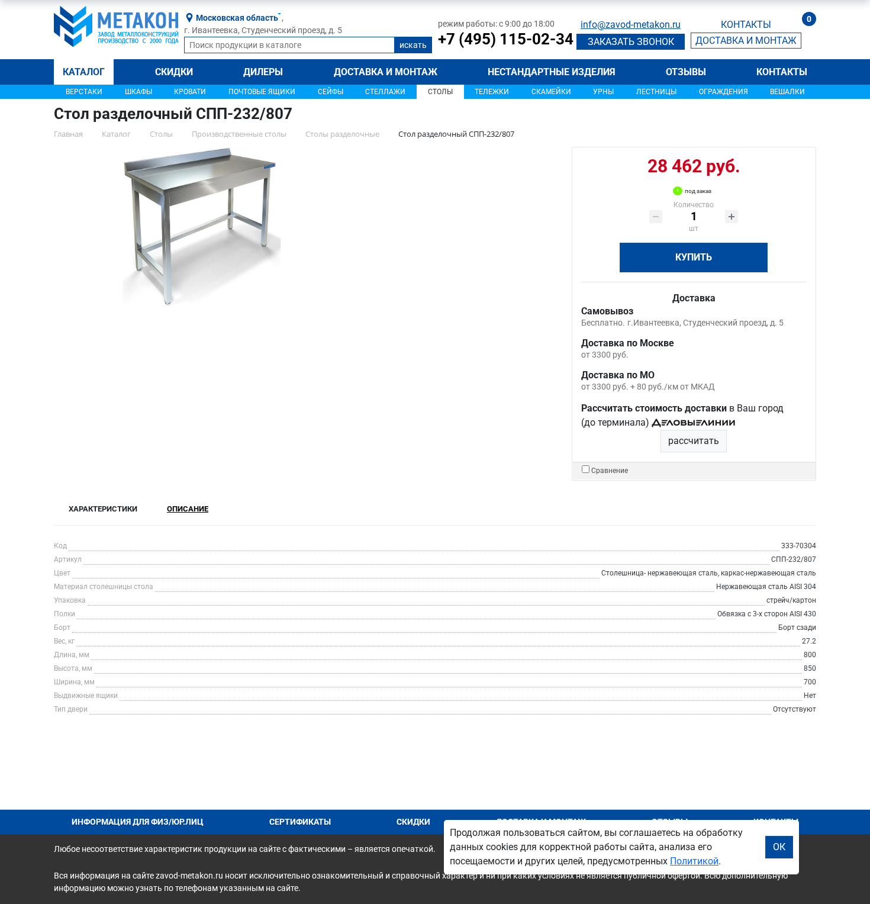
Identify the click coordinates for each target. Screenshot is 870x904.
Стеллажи (385, 92)
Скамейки (551, 92)
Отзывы (686, 72)
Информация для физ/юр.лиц (138, 821)
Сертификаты (300, 821)
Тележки (492, 92)
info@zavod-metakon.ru (631, 24)
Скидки (174, 72)
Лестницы (656, 92)
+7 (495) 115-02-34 (505, 39)
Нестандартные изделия (552, 72)
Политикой (694, 861)
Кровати (190, 92)
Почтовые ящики (261, 92)
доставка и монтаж (746, 40)
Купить (693, 257)
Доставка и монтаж (385, 72)
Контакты (781, 72)
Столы (440, 92)
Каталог (84, 72)
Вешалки (787, 92)
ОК (779, 846)
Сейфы (330, 92)
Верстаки (84, 92)
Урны (603, 92)
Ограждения (723, 92)
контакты (746, 24)
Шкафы (138, 92)
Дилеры (263, 72)
